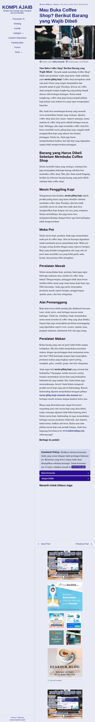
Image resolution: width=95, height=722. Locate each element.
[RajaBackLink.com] (65, 596)
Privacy (13, 717)
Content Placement (17, 38)
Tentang (17, 24)
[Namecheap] (56, 637)
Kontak (17, 28)
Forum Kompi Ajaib (78, 467)
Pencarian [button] (18, 19)
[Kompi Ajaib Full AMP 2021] (65, 565)
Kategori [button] (17, 33)
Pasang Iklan (17, 42)
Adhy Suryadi (58, 62)
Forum (17, 47)
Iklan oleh (55, 680)
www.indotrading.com (73, 430)
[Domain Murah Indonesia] (73, 620)
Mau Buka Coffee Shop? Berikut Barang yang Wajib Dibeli (63, 15)
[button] (64, 473)
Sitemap (21, 717)
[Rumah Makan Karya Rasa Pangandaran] (73, 644)
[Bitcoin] (56, 627)
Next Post (45, 544)
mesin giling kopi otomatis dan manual (58, 395)
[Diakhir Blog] (65, 662)
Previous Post (82, 544)
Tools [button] (17, 52)
